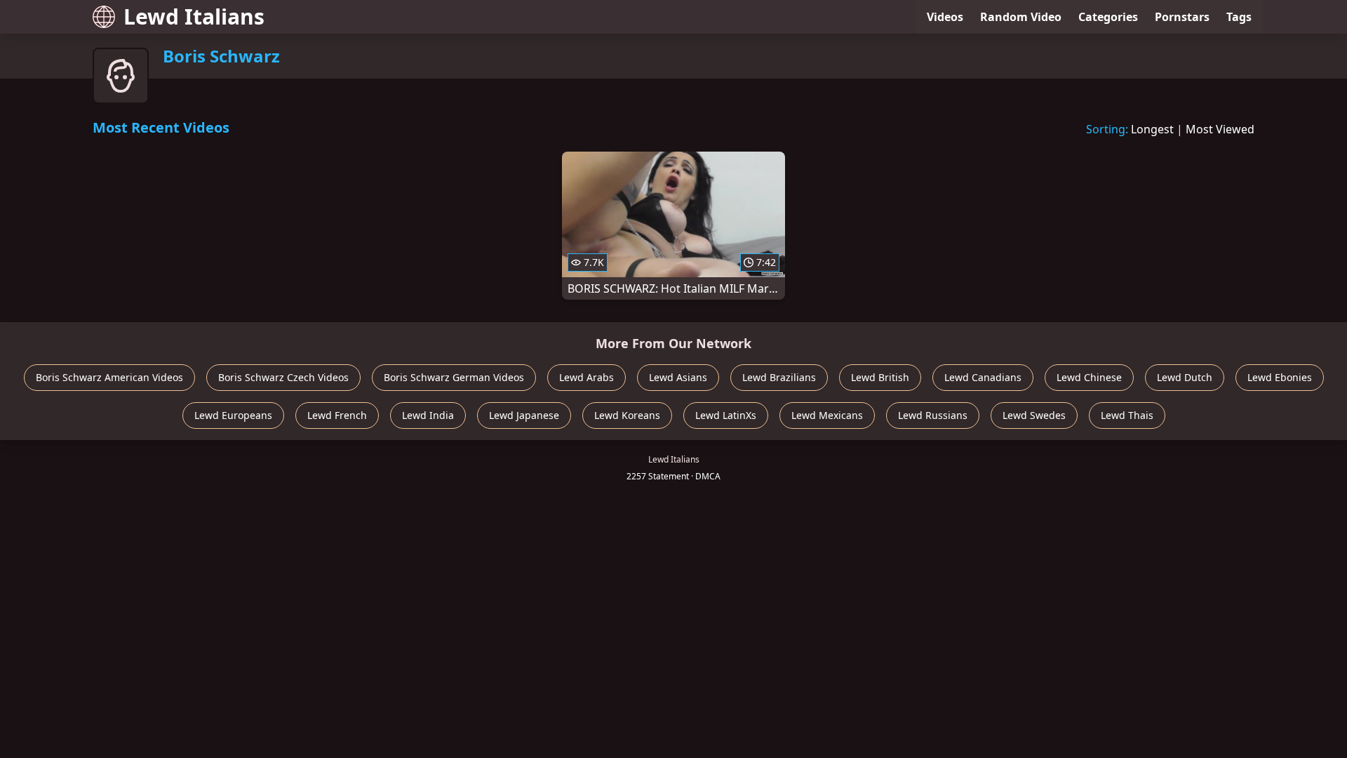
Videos (945, 17)
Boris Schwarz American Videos (109, 377)
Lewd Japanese (524, 415)
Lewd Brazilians (779, 377)
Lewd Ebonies (1279, 377)
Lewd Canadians (982, 377)
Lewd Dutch (1184, 377)
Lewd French (337, 415)
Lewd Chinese (1089, 377)
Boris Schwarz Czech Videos (283, 377)
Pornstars (1182, 17)
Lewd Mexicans (827, 415)
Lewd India (428, 415)
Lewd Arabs (586, 377)
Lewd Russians (932, 415)
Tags (1239, 17)
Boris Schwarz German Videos (454, 377)
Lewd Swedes (1034, 415)
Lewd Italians (193, 16)
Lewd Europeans (233, 415)
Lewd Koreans (627, 415)
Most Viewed (1220, 129)
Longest (1152, 129)
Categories (1108, 17)
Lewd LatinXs (725, 415)
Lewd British (880, 377)
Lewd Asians (678, 377)
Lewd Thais (1127, 415)
